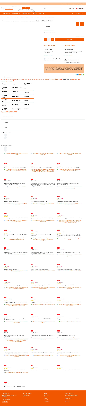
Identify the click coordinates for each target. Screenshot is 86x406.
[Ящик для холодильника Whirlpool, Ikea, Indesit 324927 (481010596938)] (16, 326)
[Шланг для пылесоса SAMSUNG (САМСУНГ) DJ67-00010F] (16, 377)
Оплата (29, 3)
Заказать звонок (26, 7)
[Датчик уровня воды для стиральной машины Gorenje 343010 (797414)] (69, 309)
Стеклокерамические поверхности (48, 17)
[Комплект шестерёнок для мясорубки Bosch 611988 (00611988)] (69, 360)
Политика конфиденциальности (71, 395)
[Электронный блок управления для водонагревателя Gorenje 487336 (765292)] (16, 275)
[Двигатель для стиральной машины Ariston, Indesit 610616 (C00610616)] (16, 360)
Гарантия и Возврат (26, 13)
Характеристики (8, 117)
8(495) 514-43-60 (16, 6)
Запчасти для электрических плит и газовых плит (30, 17)
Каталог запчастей (6, 13)
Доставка (35, 13)
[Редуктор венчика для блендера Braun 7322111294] (69, 326)
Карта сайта (46, 399)
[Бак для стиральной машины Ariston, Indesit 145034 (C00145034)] (43, 342)
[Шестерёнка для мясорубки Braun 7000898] (16, 191)
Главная (3, 17)
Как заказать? (19, 3)
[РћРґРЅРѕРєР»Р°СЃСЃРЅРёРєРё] (80, 74)
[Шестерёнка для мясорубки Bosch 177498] (16, 259)
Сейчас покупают (6, 132)
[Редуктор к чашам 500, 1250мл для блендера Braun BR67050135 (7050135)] (16, 225)
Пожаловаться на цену (79, 36)
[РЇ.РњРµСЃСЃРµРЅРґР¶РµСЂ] (76, 74)
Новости (45, 396)
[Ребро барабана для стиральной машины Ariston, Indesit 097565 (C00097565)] (43, 292)
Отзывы (6, 122)
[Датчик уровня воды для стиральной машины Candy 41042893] (69, 158)
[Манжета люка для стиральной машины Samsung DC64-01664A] (69, 243)
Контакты (41, 13)
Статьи (33, 3)
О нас (24, 3)
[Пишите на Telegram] (26, 9)
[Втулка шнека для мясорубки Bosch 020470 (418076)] (69, 275)
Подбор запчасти (16, 13)
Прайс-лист (46, 395)
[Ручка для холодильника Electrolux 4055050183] (43, 360)
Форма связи (46, 401)
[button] (77, 24)
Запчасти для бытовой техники (12, 17)
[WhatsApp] (83, 74)
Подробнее (4, 396)
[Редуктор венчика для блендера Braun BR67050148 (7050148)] (43, 208)
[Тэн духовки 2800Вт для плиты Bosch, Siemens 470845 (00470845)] (69, 292)
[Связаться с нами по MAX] (7, 402)
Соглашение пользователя (70, 396)
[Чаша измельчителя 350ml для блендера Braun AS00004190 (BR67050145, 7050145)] (69, 342)
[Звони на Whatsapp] (25, 11)
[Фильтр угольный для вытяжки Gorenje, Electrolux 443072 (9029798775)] (43, 225)
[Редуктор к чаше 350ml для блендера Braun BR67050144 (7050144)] (43, 326)
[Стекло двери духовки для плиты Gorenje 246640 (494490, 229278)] (16, 208)
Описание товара (8, 77)
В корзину (69, 39)
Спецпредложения (6, 145)
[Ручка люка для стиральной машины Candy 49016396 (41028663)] (69, 259)
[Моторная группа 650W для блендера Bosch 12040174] (43, 275)
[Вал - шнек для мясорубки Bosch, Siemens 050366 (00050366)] (43, 158)
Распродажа (81, 8)
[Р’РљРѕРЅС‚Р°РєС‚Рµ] (78, 74)
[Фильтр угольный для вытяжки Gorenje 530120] (43, 191)
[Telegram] (81, 74)
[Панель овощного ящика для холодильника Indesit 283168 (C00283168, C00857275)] (69, 191)
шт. (64, 3)
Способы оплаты (68, 398)
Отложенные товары (27, 396)
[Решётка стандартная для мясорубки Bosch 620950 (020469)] (16, 158)
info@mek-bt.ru (6, 397)
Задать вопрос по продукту (51, 32)
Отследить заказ (26, 395)
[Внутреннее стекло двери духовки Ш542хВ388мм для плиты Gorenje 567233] (69, 208)
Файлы (5, 127)
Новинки (71, 8)
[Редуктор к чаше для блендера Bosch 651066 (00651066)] (43, 309)
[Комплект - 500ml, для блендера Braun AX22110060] (43, 259)
